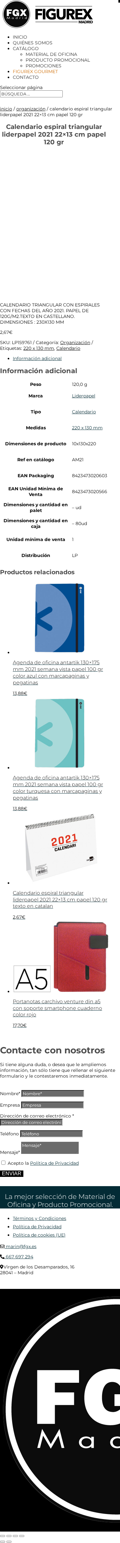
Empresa (10, 1105)
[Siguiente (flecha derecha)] (9, 1542)
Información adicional (37, 358)
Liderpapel (83, 396)
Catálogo (26, 48)
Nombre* (10, 1093)
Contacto (26, 77)
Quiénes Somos (32, 43)
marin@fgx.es (20, 1246)
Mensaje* (10, 1152)
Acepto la (43, 1163)
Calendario (68, 348)
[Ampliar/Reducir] (2, 1536)
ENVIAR (11, 1173)
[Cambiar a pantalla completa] (9, 1536)
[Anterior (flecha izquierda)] (2, 1542)
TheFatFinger (11, 1286)
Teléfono (9, 1134)
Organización (30, 109)
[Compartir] (15, 1536)
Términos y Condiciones (39, 1218)
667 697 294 (18, 1257)
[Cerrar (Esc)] (21, 1536)
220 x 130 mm (38, 348)
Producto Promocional (58, 60)
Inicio (20, 37)
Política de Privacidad (54, 1163)
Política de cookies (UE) (39, 1235)
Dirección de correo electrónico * (37, 1116)
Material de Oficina (51, 54)
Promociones (43, 66)
